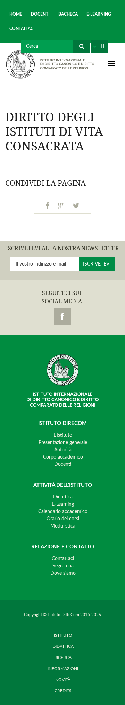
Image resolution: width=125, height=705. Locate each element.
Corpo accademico (63, 457)
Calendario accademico (63, 511)
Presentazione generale (63, 442)
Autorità (63, 449)
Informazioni (63, 669)
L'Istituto (62, 435)
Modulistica (62, 526)
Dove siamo (63, 573)
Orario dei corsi (63, 518)
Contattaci (22, 29)
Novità (62, 680)
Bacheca (68, 14)
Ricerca (63, 657)
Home (15, 14)
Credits (63, 691)
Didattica (63, 497)
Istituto (63, 635)
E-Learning (98, 14)
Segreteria (63, 566)
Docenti (40, 14)
